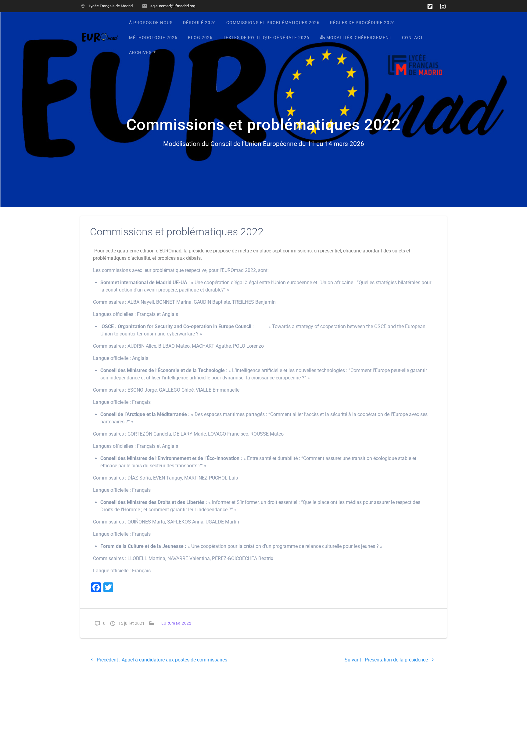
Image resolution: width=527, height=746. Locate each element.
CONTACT (412, 37)
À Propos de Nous (151, 22)
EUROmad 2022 (176, 623)
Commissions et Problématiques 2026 (273, 22)
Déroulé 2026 (199, 22)
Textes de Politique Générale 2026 (266, 37)
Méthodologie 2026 (153, 37)
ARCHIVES (140, 52)
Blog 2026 (200, 37)
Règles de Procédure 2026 (362, 22)
